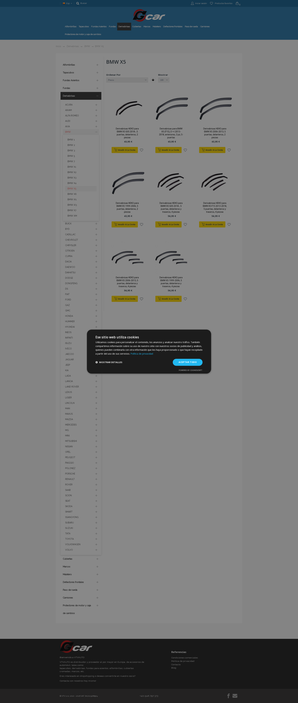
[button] (108, 362)
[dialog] (149, 351)
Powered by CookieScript (190, 370)
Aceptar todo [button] (188, 362)
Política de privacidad (142, 353)
